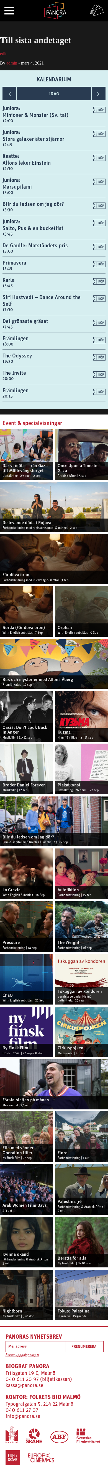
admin (11, 63)
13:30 (7, 209)
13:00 (7, 192)
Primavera (14, 262)
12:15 (7, 144)
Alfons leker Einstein (26, 162)
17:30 (7, 309)
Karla (8, 280)
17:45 (7, 326)
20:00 (8, 378)
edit (3, 53)
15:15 (7, 268)
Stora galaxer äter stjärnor (33, 138)
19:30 (7, 361)
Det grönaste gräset (25, 321)
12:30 (7, 168)
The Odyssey (17, 355)
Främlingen (15, 338)
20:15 (7, 396)
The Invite (14, 372)
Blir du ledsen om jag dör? (33, 204)
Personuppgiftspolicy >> (22, 1355)
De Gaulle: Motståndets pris (35, 245)
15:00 (7, 251)
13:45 (7, 233)
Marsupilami (17, 186)
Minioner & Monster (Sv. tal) (35, 115)
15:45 (7, 285)
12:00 (7, 120)
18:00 (7, 344)
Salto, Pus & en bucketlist (32, 228)
